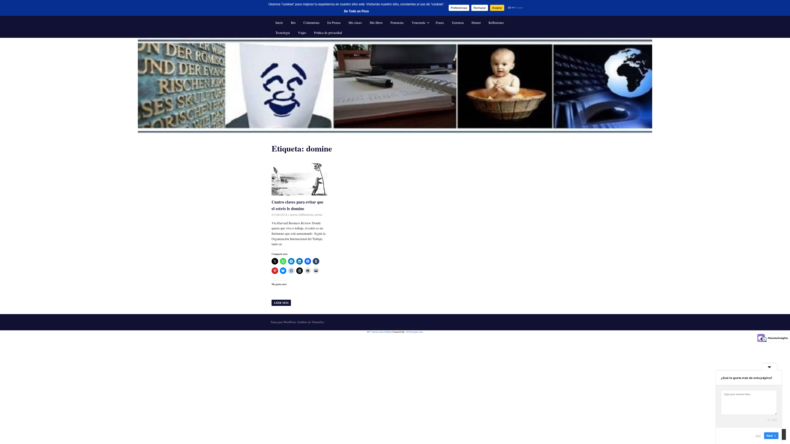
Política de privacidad (328, 32)
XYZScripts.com (414, 332)
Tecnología (282, 32)
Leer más (281, 303)
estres (293, 214)
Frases (440, 22)
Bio (293, 22)
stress (318, 214)
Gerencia (458, 22)
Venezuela (418, 22)
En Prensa (333, 22)
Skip (758, 435)
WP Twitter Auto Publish (379, 332)
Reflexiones (496, 22)
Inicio (279, 22)
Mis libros (376, 22)
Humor (476, 22)
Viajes (302, 32)
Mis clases (355, 22)
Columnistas (311, 22)
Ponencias (397, 22)
